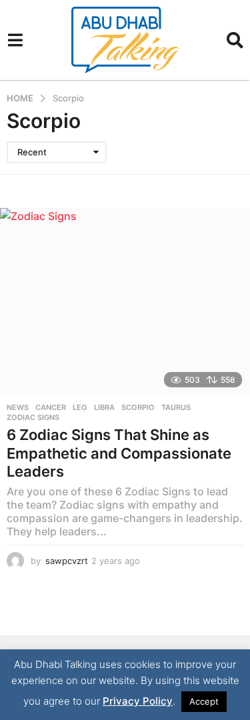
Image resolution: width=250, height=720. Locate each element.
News (18, 407)
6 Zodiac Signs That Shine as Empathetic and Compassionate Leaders (119, 453)
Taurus (176, 407)
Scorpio (138, 407)
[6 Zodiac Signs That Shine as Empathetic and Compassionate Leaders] (125, 301)
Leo (80, 407)
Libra (104, 407)
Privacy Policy (138, 701)
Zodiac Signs (33, 417)
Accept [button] (204, 701)
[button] (15, 40)
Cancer (50, 407)
